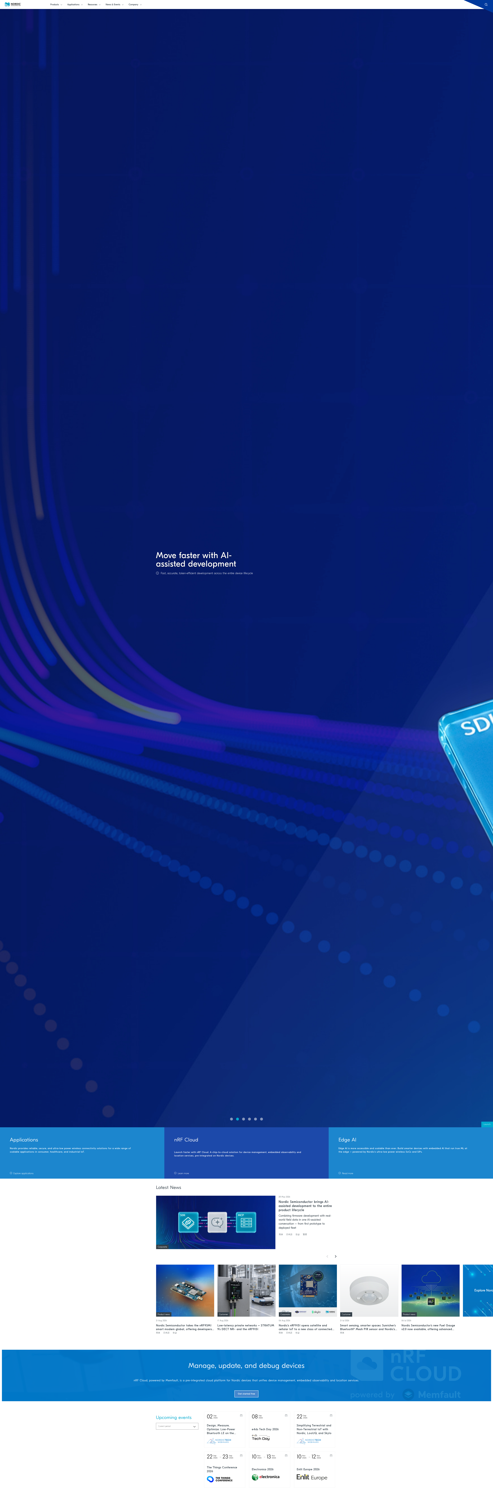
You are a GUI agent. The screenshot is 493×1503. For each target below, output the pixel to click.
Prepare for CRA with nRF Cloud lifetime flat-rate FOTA (194, 569)
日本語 (289, 1235)
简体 (281, 1235)
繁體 (305, 1235)
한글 (298, 1235)
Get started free (246, 1394)
